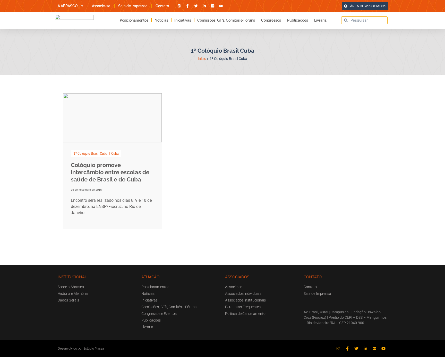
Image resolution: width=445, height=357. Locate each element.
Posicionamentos (134, 20)
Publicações (297, 20)
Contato (162, 6)
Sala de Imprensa (133, 6)
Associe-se (101, 6)
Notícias (161, 20)
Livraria (320, 20)
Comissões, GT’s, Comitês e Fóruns (226, 20)
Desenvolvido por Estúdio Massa (81, 348)
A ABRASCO (68, 6)
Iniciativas (182, 20)
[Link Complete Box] (112, 161)
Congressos (271, 20)
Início (202, 59)
